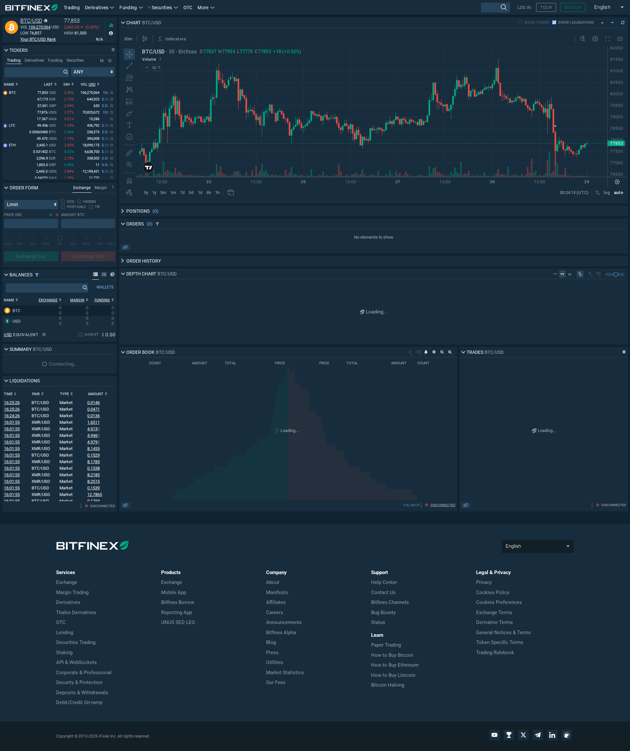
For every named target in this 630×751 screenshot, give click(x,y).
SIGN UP (572, 7)
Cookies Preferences (499, 602)
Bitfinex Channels (390, 602)
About (272, 582)
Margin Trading (72, 592)
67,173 (46, 99)
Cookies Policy (492, 592)
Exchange (66, 582)
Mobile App (173, 592)
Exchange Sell (88, 256)
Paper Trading (386, 645)
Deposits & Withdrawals (82, 693)
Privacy (484, 582)
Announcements (284, 622)
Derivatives (96, 7)
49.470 (47, 139)
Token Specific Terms (499, 642)
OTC (188, 7)
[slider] (59, 238)
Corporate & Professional (84, 673)
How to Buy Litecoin (393, 675)
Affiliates (276, 602)
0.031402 (44, 152)
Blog (271, 642)
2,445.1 (46, 145)
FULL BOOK (411, 505)
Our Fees (275, 682)
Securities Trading (75, 642)
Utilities (274, 662)
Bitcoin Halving (387, 685)
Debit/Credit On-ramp (79, 702)
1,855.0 (46, 165)
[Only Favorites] (109, 60)
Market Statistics (285, 673)
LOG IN (524, 7)
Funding (128, 7)
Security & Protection (79, 682)
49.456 (46, 125)
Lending (64, 632)
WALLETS (105, 287)
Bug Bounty (383, 612)
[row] (58, 310)
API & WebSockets (76, 662)
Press (272, 652)
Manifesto (277, 592)
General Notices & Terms (503, 632)
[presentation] (495, 7)
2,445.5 (46, 171)
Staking (64, 652)
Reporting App (176, 612)
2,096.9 (45, 158)
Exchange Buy (31, 256)
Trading (72, 7)
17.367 (47, 119)
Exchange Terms (494, 612)
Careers (274, 612)
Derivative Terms (494, 622)
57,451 (46, 106)
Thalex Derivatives (76, 612)
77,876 (47, 112)
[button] (206, 7)
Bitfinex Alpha (281, 632)
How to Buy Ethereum (395, 665)
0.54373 (46, 178)
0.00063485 (42, 132)
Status (378, 622)
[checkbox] (67, 202)
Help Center (384, 582)
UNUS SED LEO (178, 622)
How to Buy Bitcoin (392, 655)
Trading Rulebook (495, 652)
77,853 (46, 93)
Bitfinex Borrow (177, 602)
